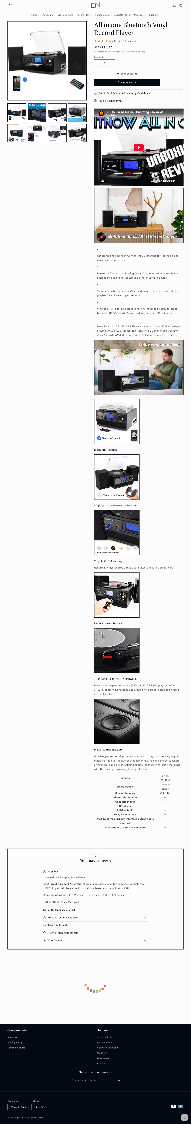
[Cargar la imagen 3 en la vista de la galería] (57, 112)
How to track (104, 1058)
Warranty (102, 1053)
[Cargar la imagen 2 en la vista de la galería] (37, 112)
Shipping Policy (105, 1037)
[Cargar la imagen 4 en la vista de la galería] (77, 112)
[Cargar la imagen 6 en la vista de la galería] (37, 133)
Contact (101, 1063)
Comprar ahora (127, 82)
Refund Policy (104, 1042)
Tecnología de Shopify (33, 1118)
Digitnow (19, 1118)
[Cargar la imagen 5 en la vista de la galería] (16, 133)
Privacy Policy (14, 1042)
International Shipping (57, 877)
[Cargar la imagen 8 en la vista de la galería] (77, 133)
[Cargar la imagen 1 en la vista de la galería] (16, 112)
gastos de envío (105, 52)
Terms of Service (16, 1047)
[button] (10, 5)
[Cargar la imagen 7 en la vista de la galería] (57, 133)
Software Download (107, 1047)
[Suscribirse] (119, 1080)
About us (12, 1037)
